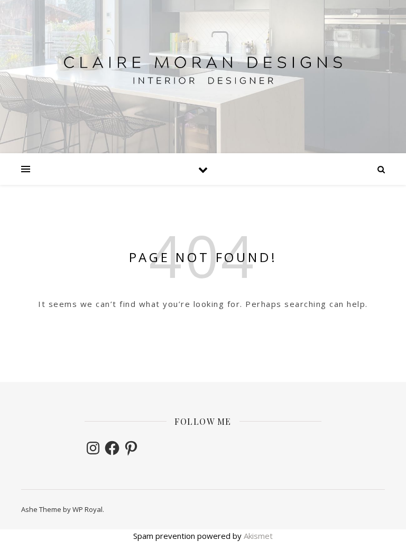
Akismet (258, 535)
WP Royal (87, 509)
